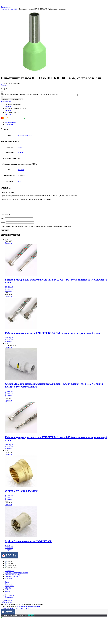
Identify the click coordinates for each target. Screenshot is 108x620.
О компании (9, 571)
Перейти (8, 107)
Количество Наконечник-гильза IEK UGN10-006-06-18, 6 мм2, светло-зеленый (29, 94)
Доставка (8, 584)
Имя (3, 218)
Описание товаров (11, 576)
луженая (21, 153)
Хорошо (31, 615)
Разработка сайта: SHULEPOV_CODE (15, 608)
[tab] (56, 123)
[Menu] (2, 610)
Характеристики (11, 122)
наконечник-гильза (25, 135)
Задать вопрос (6, 101)
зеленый (21, 170)
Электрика (9, 597)
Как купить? (9, 586)
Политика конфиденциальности (16, 573)
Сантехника (9, 595)
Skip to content (6, 7)
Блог (6, 590)
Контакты (8, 578)
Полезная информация (13, 574)
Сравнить (4, 85)
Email (3, 222)
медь (20, 147)
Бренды (8, 588)
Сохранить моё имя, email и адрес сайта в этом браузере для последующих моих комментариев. (37, 226)
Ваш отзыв (5, 215)
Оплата (7, 582)
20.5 (19, 181)
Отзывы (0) (9, 124)
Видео (7, 591)
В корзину (5, 99)
